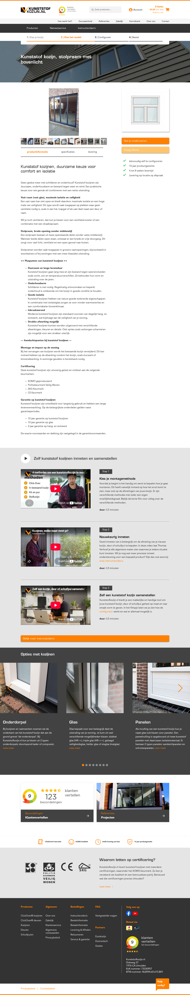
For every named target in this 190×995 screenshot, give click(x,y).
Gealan (99, 946)
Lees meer (8, 748)
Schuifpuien (27, 935)
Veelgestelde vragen (106, 916)
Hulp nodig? (161, 983)
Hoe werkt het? (65, 21)
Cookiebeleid (47, 989)
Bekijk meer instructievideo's (39, 638)
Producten (32, 28)
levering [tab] (92, 152)
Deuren (25, 930)
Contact (165, 21)
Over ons (151, 21)
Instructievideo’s (87, 28)
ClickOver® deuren (31, 920)
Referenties (104, 21)
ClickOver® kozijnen (31, 916)
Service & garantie (80, 939)
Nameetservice (58, 28)
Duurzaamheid (85, 21)
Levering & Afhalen (81, 930)
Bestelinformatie (79, 920)
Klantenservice (53, 925)
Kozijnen (25, 925)
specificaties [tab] (68, 152)
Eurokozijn (100, 936)
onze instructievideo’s (111, 561)
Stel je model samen (135, 140)
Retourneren (77, 935)
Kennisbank (134, 21)
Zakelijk (119, 21)
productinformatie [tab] (37, 152)
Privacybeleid (53, 938)
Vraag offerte (131, 149)
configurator (106, 612)
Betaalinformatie (79, 925)
